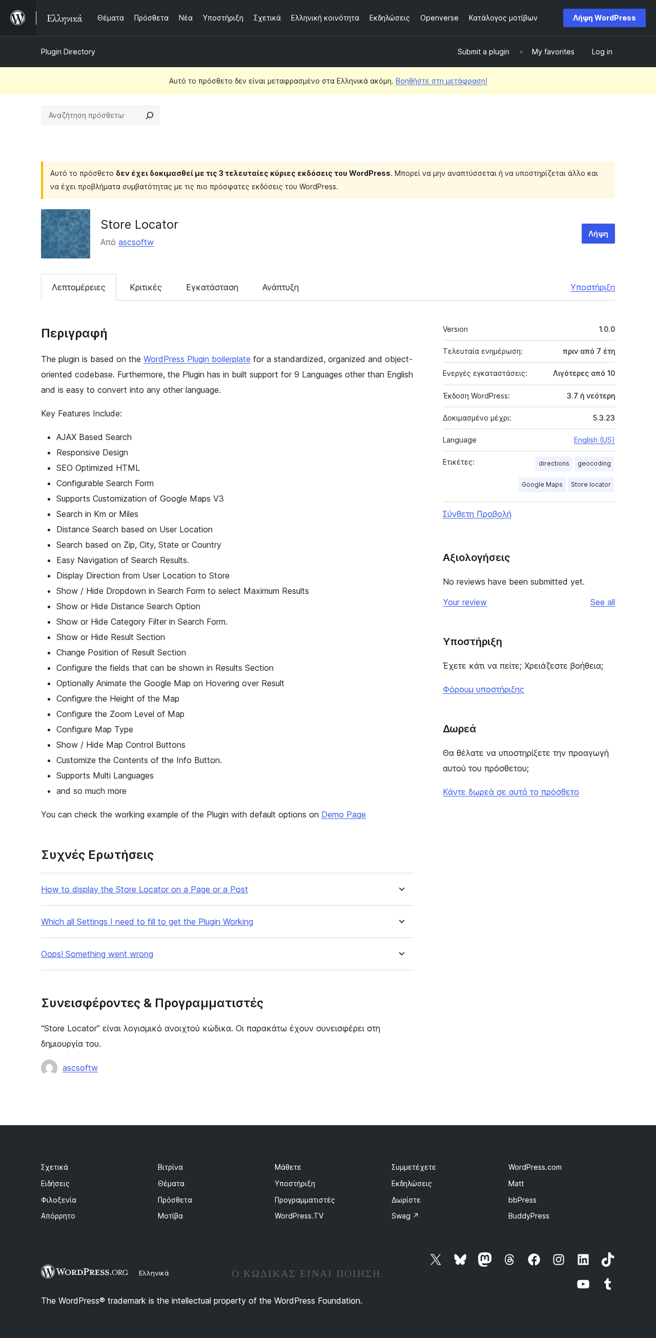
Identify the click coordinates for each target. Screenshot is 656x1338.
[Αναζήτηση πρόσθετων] (149, 115)
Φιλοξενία (58, 1199)
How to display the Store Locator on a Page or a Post (144, 889)
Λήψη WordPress (604, 17)
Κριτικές (146, 287)
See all (602, 602)
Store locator (591, 484)
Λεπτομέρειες (79, 287)
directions (554, 463)
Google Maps (542, 484)
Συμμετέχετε (414, 1167)
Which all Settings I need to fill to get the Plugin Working (147, 922)
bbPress (522, 1199)
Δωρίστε (406, 1199)
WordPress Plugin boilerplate (197, 359)
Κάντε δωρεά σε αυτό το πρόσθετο (511, 792)
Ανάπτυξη (280, 287)
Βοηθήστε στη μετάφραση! (441, 80)
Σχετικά (54, 1167)
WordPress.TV (299, 1215)
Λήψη (598, 233)
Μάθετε (288, 1167)
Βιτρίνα (170, 1167)
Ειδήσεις (55, 1183)
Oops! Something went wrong (97, 954)
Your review (465, 602)
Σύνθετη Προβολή (477, 514)
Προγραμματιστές (305, 1199)
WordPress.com (535, 1167)
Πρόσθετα (175, 1199)
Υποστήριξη (592, 287)
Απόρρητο (58, 1215)
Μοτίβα (170, 1215)
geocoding (594, 463)
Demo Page (343, 814)
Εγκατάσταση (212, 287)
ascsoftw (136, 242)
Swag (405, 1215)
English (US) (594, 439)
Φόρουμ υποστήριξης (483, 689)
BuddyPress (528, 1215)
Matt (516, 1183)
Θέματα (171, 1183)
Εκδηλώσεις (412, 1183)
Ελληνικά (154, 1273)
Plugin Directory (68, 51)
